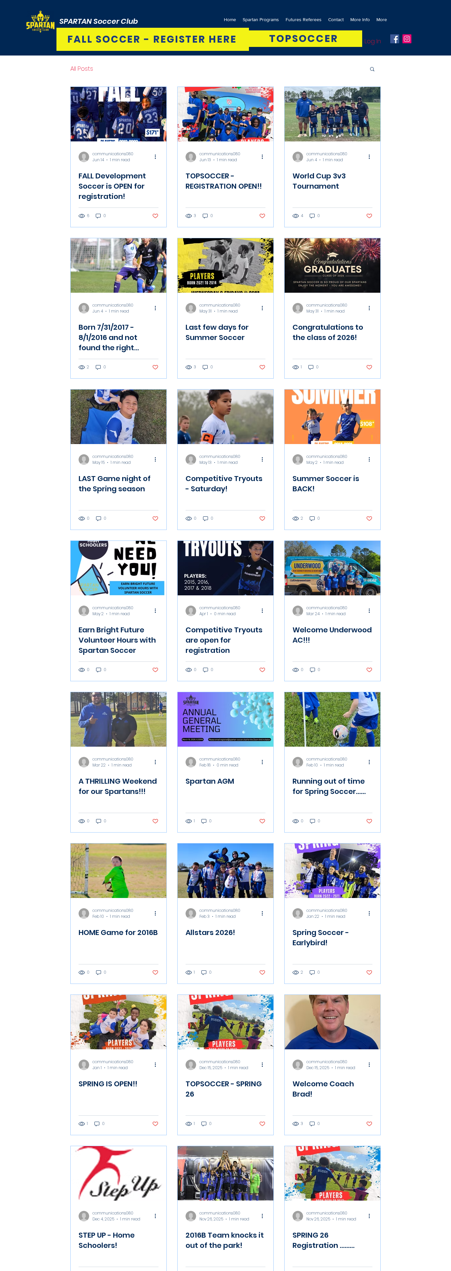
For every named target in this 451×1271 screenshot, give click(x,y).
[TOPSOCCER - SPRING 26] (225, 1022)
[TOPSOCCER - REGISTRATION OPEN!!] (225, 114)
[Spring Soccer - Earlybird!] (332, 870)
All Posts (81, 68)
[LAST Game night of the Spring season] (118, 417)
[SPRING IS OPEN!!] (118, 1022)
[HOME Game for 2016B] (118, 870)
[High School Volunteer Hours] (118, 568)
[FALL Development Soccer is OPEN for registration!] (118, 114)
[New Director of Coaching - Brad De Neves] (332, 1022)
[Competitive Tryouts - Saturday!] (225, 417)
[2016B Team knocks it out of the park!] (225, 1173)
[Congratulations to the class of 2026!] (332, 265)
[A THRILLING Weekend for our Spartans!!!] (118, 719)
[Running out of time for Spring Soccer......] (332, 719)
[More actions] (157, 157)
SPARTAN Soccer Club (98, 21)
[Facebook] (394, 38)
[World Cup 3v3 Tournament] (332, 114)
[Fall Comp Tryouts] (225, 568)
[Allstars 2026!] (225, 870)
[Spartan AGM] (225, 719)
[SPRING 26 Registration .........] (332, 1173)
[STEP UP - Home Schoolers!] (118, 1173)
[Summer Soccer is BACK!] (332, 417)
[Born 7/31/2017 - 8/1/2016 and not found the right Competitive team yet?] (118, 265)
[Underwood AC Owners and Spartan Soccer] (332, 568)
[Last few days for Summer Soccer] (225, 265)
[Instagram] (406, 38)
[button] (372, 69)
